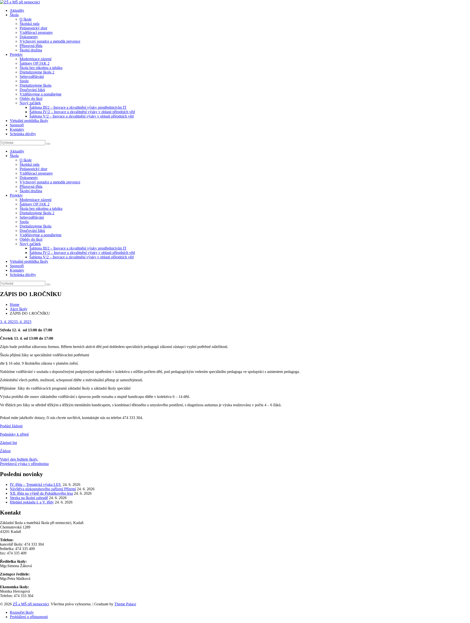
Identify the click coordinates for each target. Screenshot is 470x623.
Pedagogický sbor (33, 28)
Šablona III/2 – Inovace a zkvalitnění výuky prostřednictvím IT (78, 107)
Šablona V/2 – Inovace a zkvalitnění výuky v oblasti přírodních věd (81, 116)
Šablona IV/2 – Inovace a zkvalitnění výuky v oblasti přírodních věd (82, 112)
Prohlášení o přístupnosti (29, 617)
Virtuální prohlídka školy (29, 121)
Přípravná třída (31, 46)
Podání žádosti (11, 426)
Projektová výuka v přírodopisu (24, 464)
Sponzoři (17, 125)
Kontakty (17, 129)
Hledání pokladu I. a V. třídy (32, 502)
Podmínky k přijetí (14, 434)
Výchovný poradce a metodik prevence (50, 41)
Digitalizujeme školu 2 (37, 72)
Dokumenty (29, 37)
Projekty (16, 54)
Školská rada (29, 24)
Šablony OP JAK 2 (34, 63)
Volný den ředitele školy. (19, 459)
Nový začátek (30, 103)
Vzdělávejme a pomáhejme (40, 94)
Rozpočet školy (22, 612)
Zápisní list (8, 443)
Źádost (5, 451)
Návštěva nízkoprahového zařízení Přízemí (43, 489)
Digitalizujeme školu (35, 85)
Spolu (24, 81)
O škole (26, 19)
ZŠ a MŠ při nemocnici (31, 604)
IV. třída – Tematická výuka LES (36, 484)
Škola (14, 15)
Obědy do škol (31, 98)
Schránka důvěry (23, 134)
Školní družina (31, 50)
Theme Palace (125, 604)
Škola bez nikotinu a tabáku (41, 68)
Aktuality (17, 10)
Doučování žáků (32, 90)
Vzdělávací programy (36, 32)
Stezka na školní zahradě (29, 498)
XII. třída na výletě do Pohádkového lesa (41, 493)
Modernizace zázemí (35, 59)
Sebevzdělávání (32, 76)
